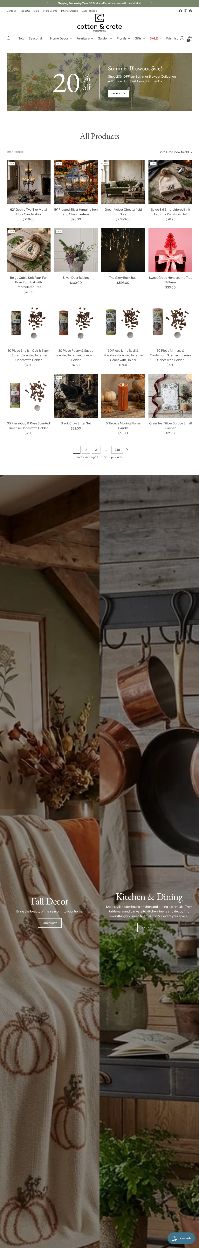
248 (117, 450)
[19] (76, 182)
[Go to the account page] (182, 38)
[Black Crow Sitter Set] (76, 396)
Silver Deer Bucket (76, 278)
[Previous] (47, 3)
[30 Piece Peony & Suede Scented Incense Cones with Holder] (76, 323)
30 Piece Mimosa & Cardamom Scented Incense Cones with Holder (170, 355)
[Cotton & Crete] (99, 23)
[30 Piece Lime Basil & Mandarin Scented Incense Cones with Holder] (123, 323)
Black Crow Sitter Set (76, 423)
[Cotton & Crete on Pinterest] (190, 11)
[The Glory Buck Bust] (123, 250)
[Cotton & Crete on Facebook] (180, 11)
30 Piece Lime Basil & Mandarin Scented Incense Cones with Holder (123, 355)
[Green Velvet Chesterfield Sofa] (123, 182)
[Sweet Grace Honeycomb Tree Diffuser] (170, 250)
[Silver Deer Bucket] (76, 250)
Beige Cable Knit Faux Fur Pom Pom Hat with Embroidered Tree (28, 282)
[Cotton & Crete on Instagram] (185, 11)
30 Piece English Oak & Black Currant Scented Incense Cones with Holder (28, 355)
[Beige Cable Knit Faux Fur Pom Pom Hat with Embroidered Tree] (29, 250)
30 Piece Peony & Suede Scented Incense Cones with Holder (75, 355)
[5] (123, 396)
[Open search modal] (9, 38)
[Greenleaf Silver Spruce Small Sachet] (170, 396)
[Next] (152, 3)
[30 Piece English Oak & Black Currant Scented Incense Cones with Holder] (29, 323)
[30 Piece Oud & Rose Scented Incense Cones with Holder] (29, 396)
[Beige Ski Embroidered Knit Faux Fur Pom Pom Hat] (170, 182)
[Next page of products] (127, 450)
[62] (29, 182)
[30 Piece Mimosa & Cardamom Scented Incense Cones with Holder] (170, 323)
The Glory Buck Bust (123, 278)
